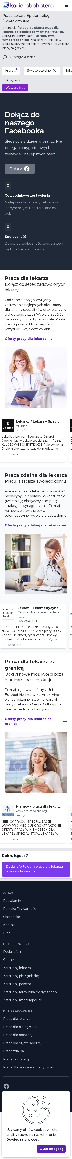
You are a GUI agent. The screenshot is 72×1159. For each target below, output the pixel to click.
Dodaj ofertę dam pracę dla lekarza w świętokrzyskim (34, 869)
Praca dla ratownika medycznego (30, 1067)
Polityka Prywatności (20, 909)
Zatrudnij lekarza (17, 968)
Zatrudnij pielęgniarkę (21, 976)
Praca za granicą (16, 1059)
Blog (7, 933)
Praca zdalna (13, 1051)
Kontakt (9, 925)
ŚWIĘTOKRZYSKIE (24, 57)
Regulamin (12, 901)
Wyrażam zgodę (51, 1149)
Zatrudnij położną (17, 984)
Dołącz (16, 169)
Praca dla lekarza (17, 1019)
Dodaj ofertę (13, 952)
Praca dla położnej (17, 1035)
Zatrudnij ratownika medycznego (30, 992)
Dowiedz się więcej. (22, 1139)
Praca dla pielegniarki (20, 1027)
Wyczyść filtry (15, 87)
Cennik (8, 960)
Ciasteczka (11, 917)
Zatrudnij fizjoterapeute (22, 1000)
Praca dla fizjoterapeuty (22, 1043)
